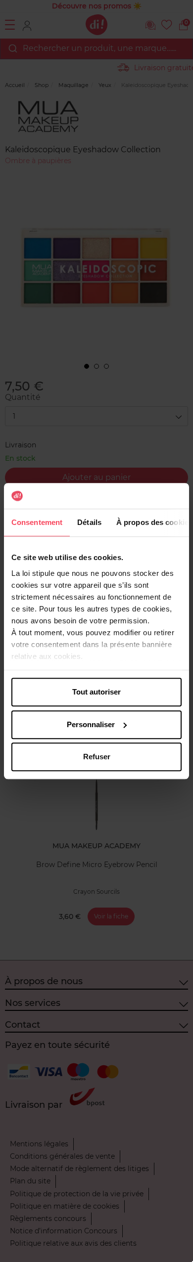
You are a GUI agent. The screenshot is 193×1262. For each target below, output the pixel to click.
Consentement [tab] (36, 522)
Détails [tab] (89, 522)
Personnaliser (91, 724)
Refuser (96, 756)
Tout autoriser (96, 692)
